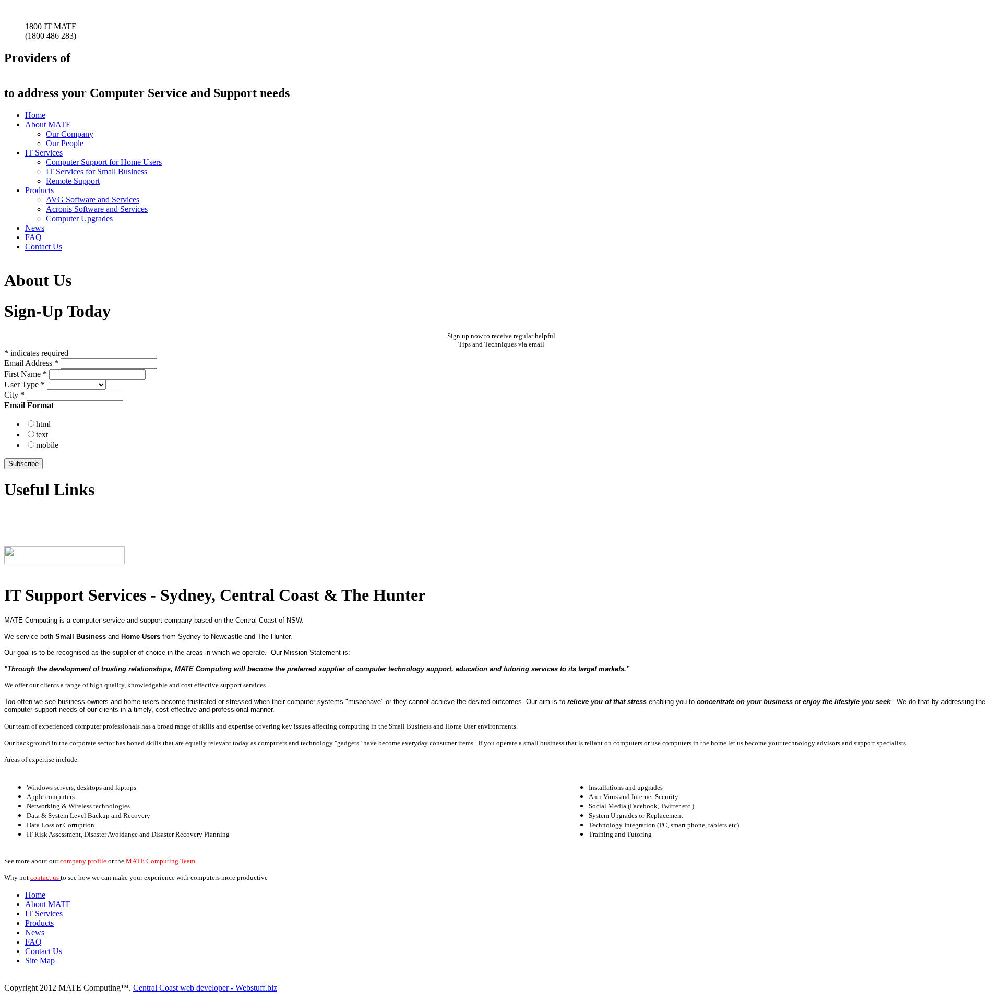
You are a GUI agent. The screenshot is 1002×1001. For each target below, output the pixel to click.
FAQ (33, 237)
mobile (47, 444)
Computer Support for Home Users (104, 162)
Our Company (69, 133)
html (43, 424)
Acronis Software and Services (97, 209)
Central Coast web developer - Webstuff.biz (205, 987)
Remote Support (73, 180)
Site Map (40, 960)
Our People (65, 143)
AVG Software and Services (92, 199)
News (34, 227)
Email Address (31, 363)
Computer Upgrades (79, 218)
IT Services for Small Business (96, 171)
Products (39, 190)
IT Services (44, 152)
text (42, 434)
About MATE (48, 124)
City (14, 394)
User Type (24, 384)
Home (35, 115)
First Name (25, 374)
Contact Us (43, 246)
